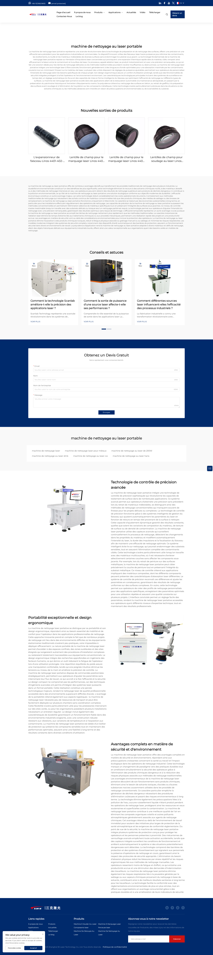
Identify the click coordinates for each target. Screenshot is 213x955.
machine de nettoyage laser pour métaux (85, 451)
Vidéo (142, 12)
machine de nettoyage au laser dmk (50, 456)
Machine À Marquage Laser (109, 924)
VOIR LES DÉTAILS (46, 136)
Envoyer (106, 412)
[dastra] (40, 14)
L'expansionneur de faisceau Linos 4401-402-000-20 (46, 159)
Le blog (79, 16)
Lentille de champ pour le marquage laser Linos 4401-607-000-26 (86, 159)
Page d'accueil (63, 12)
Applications (114, 12)
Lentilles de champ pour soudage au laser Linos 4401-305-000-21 (166, 159)
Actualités (131, 12)
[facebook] (164, 3)
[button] (104, 329)
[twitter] (173, 3)
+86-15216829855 (38, 3)
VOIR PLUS (35, 322)
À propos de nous (82, 12)
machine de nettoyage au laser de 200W (131, 451)
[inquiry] (209, 468)
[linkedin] (160, 3)
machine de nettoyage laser (46, 451)
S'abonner (177, 939)
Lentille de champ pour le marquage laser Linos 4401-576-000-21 (126, 159)
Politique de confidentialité (115, 947)
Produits (98, 12)
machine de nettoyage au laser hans (131, 456)
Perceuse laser (104, 927)
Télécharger (154, 12)
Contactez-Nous (64, 16)
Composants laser (81, 927)
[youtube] (169, 3)
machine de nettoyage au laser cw (90, 456)
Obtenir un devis (177, 14)
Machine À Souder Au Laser (85, 924)
